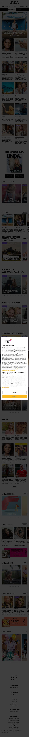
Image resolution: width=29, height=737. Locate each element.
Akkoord (14, 396)
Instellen (14, 392)
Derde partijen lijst (5, 387)
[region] (14, 368)
